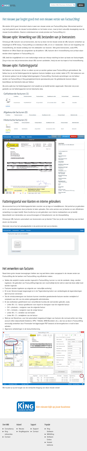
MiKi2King (50, 434)
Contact (7, 437)
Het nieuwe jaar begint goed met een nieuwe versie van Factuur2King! (41, 19)
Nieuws (21, 429)
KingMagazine (24, 431)
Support (36, 429)
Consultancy (9, 429)
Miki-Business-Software (8, 9)
